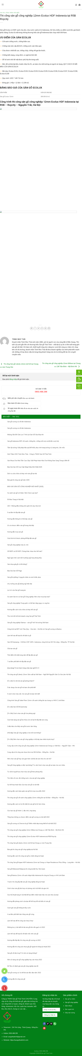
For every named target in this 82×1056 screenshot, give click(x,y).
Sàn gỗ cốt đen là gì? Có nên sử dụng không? (22, 953)
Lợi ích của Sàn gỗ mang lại (16, 590)
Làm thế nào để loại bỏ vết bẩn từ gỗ (19, 635)
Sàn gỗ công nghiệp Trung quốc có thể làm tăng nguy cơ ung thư (28, 603)
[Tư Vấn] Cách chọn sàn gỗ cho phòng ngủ (21, 713)
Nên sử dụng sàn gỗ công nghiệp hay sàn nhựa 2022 (24, 959)
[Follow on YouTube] (44, 1028)
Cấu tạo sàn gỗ (12, 648)
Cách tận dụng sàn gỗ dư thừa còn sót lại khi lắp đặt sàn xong (27, 720)
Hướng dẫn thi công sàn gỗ (16, 979)
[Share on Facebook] (35, 328)
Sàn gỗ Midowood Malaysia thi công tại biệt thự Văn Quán (26, 869)
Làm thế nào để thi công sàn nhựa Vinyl (20, 921)
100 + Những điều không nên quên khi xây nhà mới (24, 506)
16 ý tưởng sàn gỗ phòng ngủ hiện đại (19, 584)
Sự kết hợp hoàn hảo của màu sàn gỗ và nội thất (23, 784)
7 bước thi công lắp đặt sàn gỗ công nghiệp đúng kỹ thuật (26, 882)
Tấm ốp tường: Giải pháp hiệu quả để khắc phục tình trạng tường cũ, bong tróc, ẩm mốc (36, 447)
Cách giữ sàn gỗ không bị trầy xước (19, 908)
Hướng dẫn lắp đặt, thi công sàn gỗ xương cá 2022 (24, 940)
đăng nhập (13, 379)
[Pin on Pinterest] (45, 328)
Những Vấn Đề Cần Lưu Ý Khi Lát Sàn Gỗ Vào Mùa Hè (25, 434)
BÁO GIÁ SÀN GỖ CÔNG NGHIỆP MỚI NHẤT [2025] (25, 486)
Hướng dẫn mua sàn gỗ (15, 532)
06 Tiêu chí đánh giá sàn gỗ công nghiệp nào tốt (22, 966)
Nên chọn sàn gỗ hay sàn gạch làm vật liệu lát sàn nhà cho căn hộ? (29, 759)
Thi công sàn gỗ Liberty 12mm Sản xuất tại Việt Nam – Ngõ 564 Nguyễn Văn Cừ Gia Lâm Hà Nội (39, 674)
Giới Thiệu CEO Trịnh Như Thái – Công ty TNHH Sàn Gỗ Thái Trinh (29, 454)
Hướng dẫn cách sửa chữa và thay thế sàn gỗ (22, 609)
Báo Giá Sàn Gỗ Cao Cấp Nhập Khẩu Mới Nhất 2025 (24, 467)
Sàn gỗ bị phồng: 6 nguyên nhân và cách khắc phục (24, 577)
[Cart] (79, 4)
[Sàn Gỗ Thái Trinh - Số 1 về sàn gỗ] (41, 4)
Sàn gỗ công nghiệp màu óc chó (17, 545)
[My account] (76, 4)
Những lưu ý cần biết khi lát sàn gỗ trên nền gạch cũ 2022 (26, 927)
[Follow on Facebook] (44, 1023)
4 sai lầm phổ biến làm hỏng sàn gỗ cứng (20, 914)
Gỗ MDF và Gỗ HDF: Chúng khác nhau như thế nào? (24, 551)
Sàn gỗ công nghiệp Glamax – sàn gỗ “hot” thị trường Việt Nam (27, 622)
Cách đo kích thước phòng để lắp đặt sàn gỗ (21, 538)
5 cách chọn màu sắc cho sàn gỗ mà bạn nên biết (23, 694)
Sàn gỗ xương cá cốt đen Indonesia (19, 421)
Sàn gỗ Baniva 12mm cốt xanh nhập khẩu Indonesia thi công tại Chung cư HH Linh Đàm (36, 875)
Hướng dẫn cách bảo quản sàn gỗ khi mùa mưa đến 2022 (26, 791)
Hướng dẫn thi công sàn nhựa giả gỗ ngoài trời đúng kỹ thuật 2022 (28, 946)
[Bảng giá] (79, 372)
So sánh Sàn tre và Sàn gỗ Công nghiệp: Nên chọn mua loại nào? (28, 597)
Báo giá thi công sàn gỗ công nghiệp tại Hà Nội (22, 849)
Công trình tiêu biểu (12, 12)
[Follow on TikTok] (47, 1023)
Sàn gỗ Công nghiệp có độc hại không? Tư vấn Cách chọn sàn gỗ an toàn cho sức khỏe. (36, 765)
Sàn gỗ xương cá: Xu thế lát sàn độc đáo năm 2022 (24, 972)
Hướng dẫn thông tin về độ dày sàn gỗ (19, 519)
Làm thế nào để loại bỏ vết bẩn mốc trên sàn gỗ (22, 934)
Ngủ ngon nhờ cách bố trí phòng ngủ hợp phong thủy (24, 558)
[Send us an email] (51, 1023)
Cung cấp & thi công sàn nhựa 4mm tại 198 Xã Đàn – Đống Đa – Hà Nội (30, 752)
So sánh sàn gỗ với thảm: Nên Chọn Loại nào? (22, 493)
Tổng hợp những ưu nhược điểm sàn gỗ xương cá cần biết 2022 (28, 817)
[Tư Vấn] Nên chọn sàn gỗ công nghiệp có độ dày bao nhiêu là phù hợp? (30, 739)
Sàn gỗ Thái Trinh (46, 1053)
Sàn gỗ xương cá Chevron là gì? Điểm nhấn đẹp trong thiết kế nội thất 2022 (31, 823)
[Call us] (54, 1023)
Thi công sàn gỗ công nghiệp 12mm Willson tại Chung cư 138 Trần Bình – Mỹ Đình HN (35, 830)
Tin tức (2, 12)
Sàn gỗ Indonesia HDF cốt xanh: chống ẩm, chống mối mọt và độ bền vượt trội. (33, 441)
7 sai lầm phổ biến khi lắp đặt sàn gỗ (19, 661)
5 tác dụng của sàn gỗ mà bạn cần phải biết (21, 687)
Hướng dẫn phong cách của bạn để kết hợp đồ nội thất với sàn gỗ (28, 901)
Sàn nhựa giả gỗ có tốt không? (17, 564)
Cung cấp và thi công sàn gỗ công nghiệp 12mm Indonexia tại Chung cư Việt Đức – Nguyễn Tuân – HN (41, 746)
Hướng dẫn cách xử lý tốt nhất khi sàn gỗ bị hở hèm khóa (26, 804)
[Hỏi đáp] (79, 386)
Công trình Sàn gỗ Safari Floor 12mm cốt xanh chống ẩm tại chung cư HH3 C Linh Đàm (36, 700)
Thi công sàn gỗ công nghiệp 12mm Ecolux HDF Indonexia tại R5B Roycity (31, 836)
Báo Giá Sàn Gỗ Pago (14, 571)
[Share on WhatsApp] (31, 328)
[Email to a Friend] (42, 328)
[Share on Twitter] (38, 328)
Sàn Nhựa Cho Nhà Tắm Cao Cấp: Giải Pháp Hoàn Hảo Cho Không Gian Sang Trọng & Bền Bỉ (38, 460)
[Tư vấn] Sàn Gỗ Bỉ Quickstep (17, 707)
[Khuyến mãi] (79, 379)
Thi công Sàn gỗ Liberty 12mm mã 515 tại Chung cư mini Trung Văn (29, 843)
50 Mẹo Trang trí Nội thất (15, 499)
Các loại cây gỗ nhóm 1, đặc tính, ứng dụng (21, 810)
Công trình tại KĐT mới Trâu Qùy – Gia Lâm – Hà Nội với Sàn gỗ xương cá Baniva (34, 629)
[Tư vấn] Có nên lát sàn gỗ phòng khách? (20, 681)
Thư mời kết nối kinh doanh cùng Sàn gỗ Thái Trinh (24, 616)
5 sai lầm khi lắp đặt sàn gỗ (16, 512)
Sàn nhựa (68, 1006)
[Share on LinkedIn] (49, 328)
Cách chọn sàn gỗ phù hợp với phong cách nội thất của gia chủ (27, 888)
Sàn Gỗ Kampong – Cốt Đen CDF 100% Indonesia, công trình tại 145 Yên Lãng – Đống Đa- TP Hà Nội (40, 642)
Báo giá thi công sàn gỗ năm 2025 (18, 480)
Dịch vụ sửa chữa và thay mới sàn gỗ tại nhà (22, 473)
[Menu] (3, 4)
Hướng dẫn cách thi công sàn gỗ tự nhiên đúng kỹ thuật (25, 856)
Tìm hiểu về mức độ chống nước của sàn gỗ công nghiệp (26, 778)
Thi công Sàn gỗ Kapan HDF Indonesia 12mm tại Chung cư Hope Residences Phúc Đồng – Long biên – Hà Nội (43, 862)
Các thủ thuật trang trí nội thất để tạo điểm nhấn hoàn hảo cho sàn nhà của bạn (32, 895)
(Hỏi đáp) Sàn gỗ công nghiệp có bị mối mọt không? (24, 733)
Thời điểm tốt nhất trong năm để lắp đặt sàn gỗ (22, 655)
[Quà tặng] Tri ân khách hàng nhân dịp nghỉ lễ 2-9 (23, 668)
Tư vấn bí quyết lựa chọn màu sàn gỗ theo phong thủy (25, 772)
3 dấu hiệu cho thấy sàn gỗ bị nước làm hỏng (22, 726)
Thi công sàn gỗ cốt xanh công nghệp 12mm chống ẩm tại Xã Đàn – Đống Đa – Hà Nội (35, 797)
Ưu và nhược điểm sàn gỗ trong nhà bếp (20, 525)
